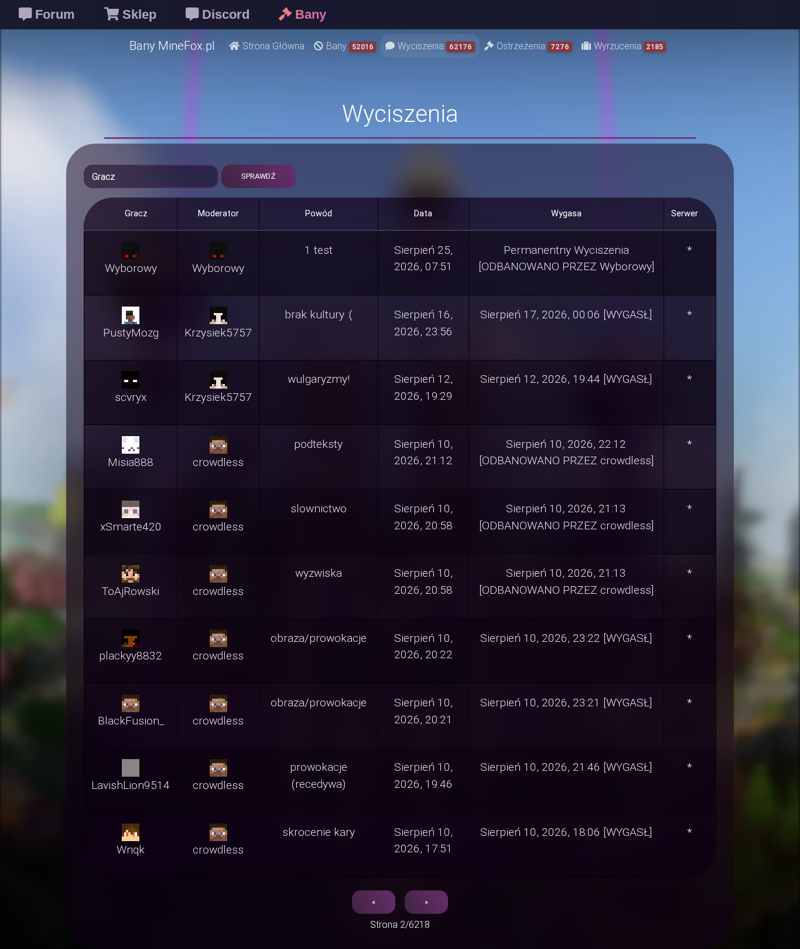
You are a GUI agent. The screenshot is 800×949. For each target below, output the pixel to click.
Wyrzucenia (629, 46)
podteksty (318, 444)
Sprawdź (258, 176)
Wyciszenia (435, 46)
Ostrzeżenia (533, 46)
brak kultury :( (319, 314)
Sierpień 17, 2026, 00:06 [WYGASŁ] (566, 314)
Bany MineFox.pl (172, 45)
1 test (319, 250)
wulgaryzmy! (319, 379)
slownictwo (318, 508)
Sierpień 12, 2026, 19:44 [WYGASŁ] (566, 379)
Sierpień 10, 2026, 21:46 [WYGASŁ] (566, 767)
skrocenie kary (318, 832)
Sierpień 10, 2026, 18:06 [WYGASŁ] (566, 832)
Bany (350, 46)
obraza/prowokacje (319, 638)
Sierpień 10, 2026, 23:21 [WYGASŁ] (566, 702)
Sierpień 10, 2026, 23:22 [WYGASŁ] (566, 638)
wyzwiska (318, 573)
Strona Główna (273, 46)
